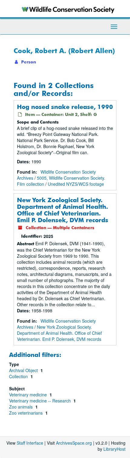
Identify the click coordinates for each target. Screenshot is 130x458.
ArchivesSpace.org (74, 443)
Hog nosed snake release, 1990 (65, 106)
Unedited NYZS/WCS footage (76, 184)
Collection (19, 376)
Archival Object (24, 370)
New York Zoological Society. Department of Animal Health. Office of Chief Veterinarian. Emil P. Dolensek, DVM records (62, 210)
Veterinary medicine (28, 395)
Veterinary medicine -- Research (40, 401)
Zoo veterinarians (26, 413)
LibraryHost (114, 449)
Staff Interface (30, 443)
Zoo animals (21, 407)
